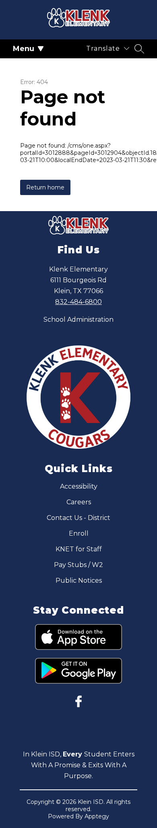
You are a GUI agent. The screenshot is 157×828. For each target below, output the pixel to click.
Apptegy (97, 816)
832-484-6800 (78, 302)
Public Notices (79, 580)
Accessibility (78, 486)
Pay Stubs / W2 (78, 565)
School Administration (78, 319)
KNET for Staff (79, 549)
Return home (45, 187)
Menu (23, 48)
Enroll (79, 533)
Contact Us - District (78, 518)
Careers (78, 502)
